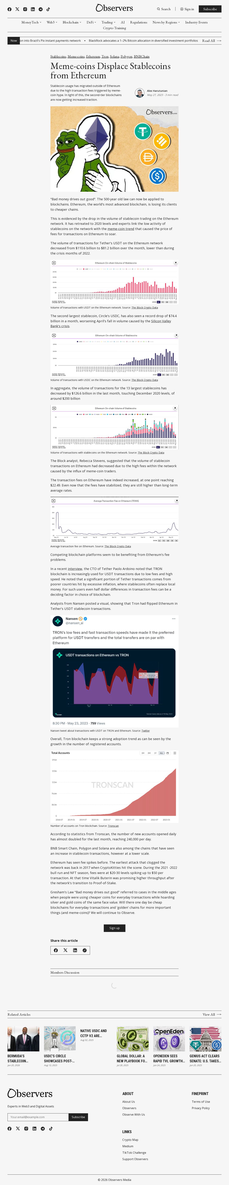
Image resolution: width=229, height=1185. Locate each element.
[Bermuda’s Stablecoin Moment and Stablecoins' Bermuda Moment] (23, 1038)
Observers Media (119, 1180)
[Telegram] (41, 9)
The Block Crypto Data (144, 307)
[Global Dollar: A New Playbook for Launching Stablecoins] (133, 1038)
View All (209, 1014)
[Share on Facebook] (56, 950)
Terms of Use (201, 1101)
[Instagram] (25, 9)
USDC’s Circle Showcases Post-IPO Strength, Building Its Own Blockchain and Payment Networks (59, 1059)
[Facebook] (9, 9)
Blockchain (71, 22)
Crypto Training (114, 28)
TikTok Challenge (134, 1152)
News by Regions (165, 22)
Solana (114, 56)
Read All (208, 40)
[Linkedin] (33, 9)
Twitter (146, 730)
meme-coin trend (121, 229)
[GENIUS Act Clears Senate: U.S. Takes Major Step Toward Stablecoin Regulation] (205, 1038)
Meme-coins (76, 56)
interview (75, 569)
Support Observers (135, 1159)
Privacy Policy (201, 1108)
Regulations (138, 22)
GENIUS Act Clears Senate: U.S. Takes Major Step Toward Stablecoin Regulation (205, 1059)
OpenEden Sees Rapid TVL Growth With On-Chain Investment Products (168, 1059)
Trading (107, 22)
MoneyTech (30, 22)
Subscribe (210, 9)
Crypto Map (130, 1139)
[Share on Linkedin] (75, 950)
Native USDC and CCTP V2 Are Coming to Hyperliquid (93, 1033)
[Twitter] (17, 9)
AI (123, 22)
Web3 (51, 22)
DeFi (90, 22)
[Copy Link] (85, 950)
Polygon (126, 56)
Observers (129, 1108)
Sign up (114, 928)
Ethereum (93, 56)
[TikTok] (48, 9)
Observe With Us (133, 1114)
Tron (105, 56)
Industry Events (196, 22)
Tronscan (113, 825)
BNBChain (142, 56)
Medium (127, 1146)
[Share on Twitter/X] (65, 950)
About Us (128, 1101)
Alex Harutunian (157, 90)
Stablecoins (58, 56)
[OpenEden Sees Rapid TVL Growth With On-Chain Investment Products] (169, 1038)
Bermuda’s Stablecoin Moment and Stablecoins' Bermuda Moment (22, 1059)
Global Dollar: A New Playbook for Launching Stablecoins (132, 1059)
